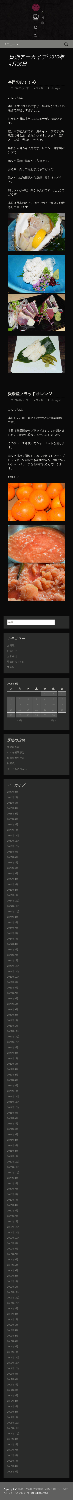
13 (28, 704)
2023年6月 (12, 998)
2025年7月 (12, 862)
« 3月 (19, 720)
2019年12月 (13, 1226)
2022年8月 (12, 1052)
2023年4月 (12, 1009)
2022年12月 (13, 1031)
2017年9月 (12, 1373)
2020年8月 (12, 1183)
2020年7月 (12, 1188)
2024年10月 (13, 911)
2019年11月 (13, 1232)
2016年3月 (12, 1471)
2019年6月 (12, 1259)
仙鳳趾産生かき (15, 757)
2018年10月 (13, 1303)
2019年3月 (12, 1275)
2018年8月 (12, 1313)
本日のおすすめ (22, 81)
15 (45, 704)
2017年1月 (12, 1417)
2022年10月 (13, 1042)
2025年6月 (12, 868)
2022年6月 (12, 1063)
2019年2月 (12, 1281)
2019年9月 (12, 1243)
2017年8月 (12, 1379)
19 (19, 709)
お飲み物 (12, 656)
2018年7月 (12, 1319)
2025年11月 (13, 840)
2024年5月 (12, 938)
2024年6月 (12, 933)
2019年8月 (12, 1248)
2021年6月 (12, 1129)
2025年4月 (12, 878)
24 (61, 709)
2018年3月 (12, 1341)
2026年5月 (12, 808)
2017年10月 (13, 1368)
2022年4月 (12, 1074)
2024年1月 (12, 960)
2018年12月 (13, 1292)
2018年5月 (12, 1330)
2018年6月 (12, 1324)
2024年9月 (12, 916)
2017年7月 (12, 1384)
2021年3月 (12, 1145)
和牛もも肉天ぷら (17, 768)
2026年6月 (12, 802)
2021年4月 (12, 1139)
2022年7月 (12, 1058)
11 (11, 704)
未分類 (39, 88)
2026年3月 (12, 819)
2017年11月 (13, 1362)
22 (45, 709)
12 (19, 704)
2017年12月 (13, 1357)
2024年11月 (13, 906)
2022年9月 (12, 1047)
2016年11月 (13, 1428)
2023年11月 (13, 971)
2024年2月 (12, 955)
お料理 (11, 645)
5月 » (53, 720)
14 (36, 704)
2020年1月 (12, 1221)
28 (36, 715)
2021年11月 (13, 1101)
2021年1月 (12, 1156)
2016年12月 (13, 1422)
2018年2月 (12, 1346)
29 (45, 715)
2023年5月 (12, 1003)
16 (53, 704)
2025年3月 (12, 884)
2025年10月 (13, 846)
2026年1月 (12, 829)
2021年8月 (12, 1118)
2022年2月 (12, 1085)
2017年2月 (12, 1411)
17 (61, 704)
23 (53, 709)
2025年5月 (12, 873)
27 (28, 715)
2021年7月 (12, 1123)
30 (53, 715)
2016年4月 (12, 1466)
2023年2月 (12, 1020)
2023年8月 (12, 987)
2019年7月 (12, 1254)
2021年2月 (12, 1150)
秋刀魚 (11, 763)
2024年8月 (12, 922)
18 (11, 709)
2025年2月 (12, 889)
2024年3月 (12, 949)
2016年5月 (12, 1460)
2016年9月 (12, 1439)
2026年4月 (12, 813)
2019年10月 (13, 1237)
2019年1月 (12, 1286)
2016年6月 (12, 1455)
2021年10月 (13, 1107)
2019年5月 (12, 1265)
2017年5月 (12, 1395)
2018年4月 (12, 1335)
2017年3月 (12, 1406)
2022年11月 (13, 1036)
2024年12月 (13, 900)
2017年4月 (12, 1400)
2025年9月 (12, 851)
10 (61, 699)
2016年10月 (13, 1433)
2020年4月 (12, 1205)
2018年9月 (12, 1308)
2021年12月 (13, 1096)
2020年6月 (12, 1194)
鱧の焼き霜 (13, 747)
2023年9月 (12, 982)
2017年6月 (12, 1390)
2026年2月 (12, 824)
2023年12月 (13, 965)
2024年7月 (12, 927)
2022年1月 (12, 1091)
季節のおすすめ (15, 661)
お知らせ (12, 650)
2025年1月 (12, 895)
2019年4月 (12, 1270)
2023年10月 (13, 976)
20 (28, 709)
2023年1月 (12, 1025)
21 (36, 709)
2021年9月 (12, 1112)
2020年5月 (12, 1199)
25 (11, 715)
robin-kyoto (56, 88)
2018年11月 (13, 1297)
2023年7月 (12, 993)
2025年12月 (13, 835)
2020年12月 (13, 1161)
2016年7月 (12, 1449)
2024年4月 (12, 944)
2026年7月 (12, 797)
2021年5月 (12, 1134)
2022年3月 (12, 1080)
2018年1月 (12, 1352)
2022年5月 (12, 1069)
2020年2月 (12, 1216)
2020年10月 (13, 1172)
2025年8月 (12, 857)
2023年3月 (12, 1014)
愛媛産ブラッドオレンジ (30, 393)
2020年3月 (12, 1210)
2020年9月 (12, 1178)
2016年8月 (12, 1444)
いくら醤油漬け (15, 752)
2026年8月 (12, 791)
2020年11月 (13, 1167)
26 (19, 715)
